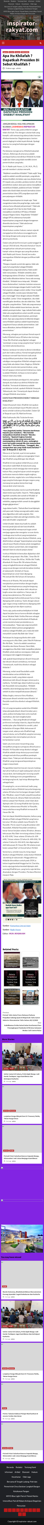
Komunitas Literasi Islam (20, 925)
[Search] (40, 43)
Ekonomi (11, 4)
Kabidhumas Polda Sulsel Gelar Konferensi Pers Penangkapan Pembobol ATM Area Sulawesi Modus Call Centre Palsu (22, 1026)
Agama (5, 52)
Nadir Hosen (15, 929)
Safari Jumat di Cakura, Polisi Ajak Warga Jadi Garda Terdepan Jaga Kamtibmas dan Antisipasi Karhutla (21, 1076)
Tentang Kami (22, 1)
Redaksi (13, 1)
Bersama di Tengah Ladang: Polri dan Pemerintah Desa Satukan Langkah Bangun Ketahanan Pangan (22, 8)
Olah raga (33, 4)
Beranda (6, 1)
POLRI (11, 1068)
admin (18, 68)
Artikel (38, 1)
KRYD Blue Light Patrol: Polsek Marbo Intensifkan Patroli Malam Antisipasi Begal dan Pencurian (23, 12)
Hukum (17, 4)
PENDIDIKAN (25, 52)
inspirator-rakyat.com (22, 26)
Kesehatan (25, 4)
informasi (31, 1)
